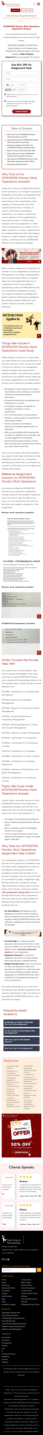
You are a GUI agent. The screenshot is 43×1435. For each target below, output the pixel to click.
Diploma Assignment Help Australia (30, 1095)
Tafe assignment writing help (15, 892)
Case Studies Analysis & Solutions (14, 1324)
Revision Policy (26, 1285)
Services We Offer (8, 1288)
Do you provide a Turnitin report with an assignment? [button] (20, 1032)
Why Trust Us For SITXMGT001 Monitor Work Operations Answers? (21, 136)
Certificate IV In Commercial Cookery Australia (12, 1073)
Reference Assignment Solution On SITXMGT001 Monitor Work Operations (21, 147)
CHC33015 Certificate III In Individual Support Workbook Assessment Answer (13, 1102)
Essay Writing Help (8, 1321)
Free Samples (7, 1296)
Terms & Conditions (32, 94)
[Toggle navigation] (38, 4)
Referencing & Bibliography (12, 1329)
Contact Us (6, 1291)
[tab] (21, 1023)
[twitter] (5, 1259)
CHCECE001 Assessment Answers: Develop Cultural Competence (30, 1070)
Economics (6, 1340)
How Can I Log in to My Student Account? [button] (17, 1041)
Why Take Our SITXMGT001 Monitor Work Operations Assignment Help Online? (22, 160)
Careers (4, 1293)
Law (3, 1348)
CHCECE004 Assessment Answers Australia (30, 1088)
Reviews (24, 1296)
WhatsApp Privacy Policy (30, 1304)
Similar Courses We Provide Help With (21, 151)
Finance (5, 1359)
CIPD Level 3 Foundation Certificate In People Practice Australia (29, 1104)
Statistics (5, 1362)
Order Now (15, 10)
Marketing (5, 1357)
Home (4, 1280)
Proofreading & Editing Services (13, 1318)
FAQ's (4, 1302)
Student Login (27, 10)
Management (7, 1343)
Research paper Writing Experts (13, 1326)
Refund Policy (26, 1282)
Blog (3, 1299)
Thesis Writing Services (10, 1315)
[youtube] (8, 1259)
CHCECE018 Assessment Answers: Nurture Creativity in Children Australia (12, 1082)
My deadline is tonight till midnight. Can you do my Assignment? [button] (19, 1023)
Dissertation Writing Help (11, 1313)
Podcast (24, 1302)
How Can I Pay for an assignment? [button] (19, 1048)
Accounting (6, 1337)
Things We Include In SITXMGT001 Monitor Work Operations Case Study (23, 141)
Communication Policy (29, 1293)
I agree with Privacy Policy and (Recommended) (22, 95)
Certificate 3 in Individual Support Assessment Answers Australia (30, 1080)
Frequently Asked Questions (17, 164)
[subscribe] (39, 1270)
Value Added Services (29, 1299)
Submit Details (22, 111)
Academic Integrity (9, 1304)
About (4, 1282)
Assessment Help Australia (12, 1067)
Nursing (4, 1346)
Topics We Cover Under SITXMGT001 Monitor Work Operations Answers (20, 155)
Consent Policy (26, 1291)
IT (2, 1351)
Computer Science (8, 1354)
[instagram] (3, 1259)
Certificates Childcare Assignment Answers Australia (12, 1092)
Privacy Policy (26, 1280)
